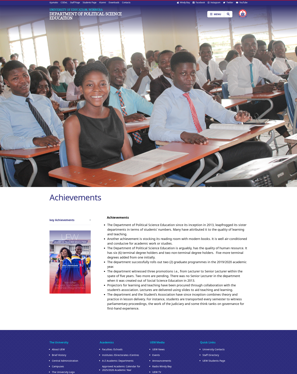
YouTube (243, 2)
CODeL (64, 2)
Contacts (126, 2)
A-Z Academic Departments (118, 360)
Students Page (89, 2)
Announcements (161, 360)
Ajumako (54, 2)
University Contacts (213, 349)
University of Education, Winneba (76, 9)
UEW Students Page (213, 360)
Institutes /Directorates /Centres (120, 355)
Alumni (102, 2)
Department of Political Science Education (86, 16)
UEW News (158, 349)
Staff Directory (210, 355)
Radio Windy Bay (162, 366)
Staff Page (75, 2)
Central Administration (65, 360)
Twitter (229, 2)
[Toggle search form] (228, 14)
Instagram (215, 2)
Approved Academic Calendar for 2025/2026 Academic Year (121, 368)
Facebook (200, 2)
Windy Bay (184, 2)
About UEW (58, 349)
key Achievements (62, 220)
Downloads (114, 2)
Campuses (58, 366)
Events (156, 355)
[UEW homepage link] (243, 14)
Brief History (59, 355)
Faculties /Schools (112, 349)
